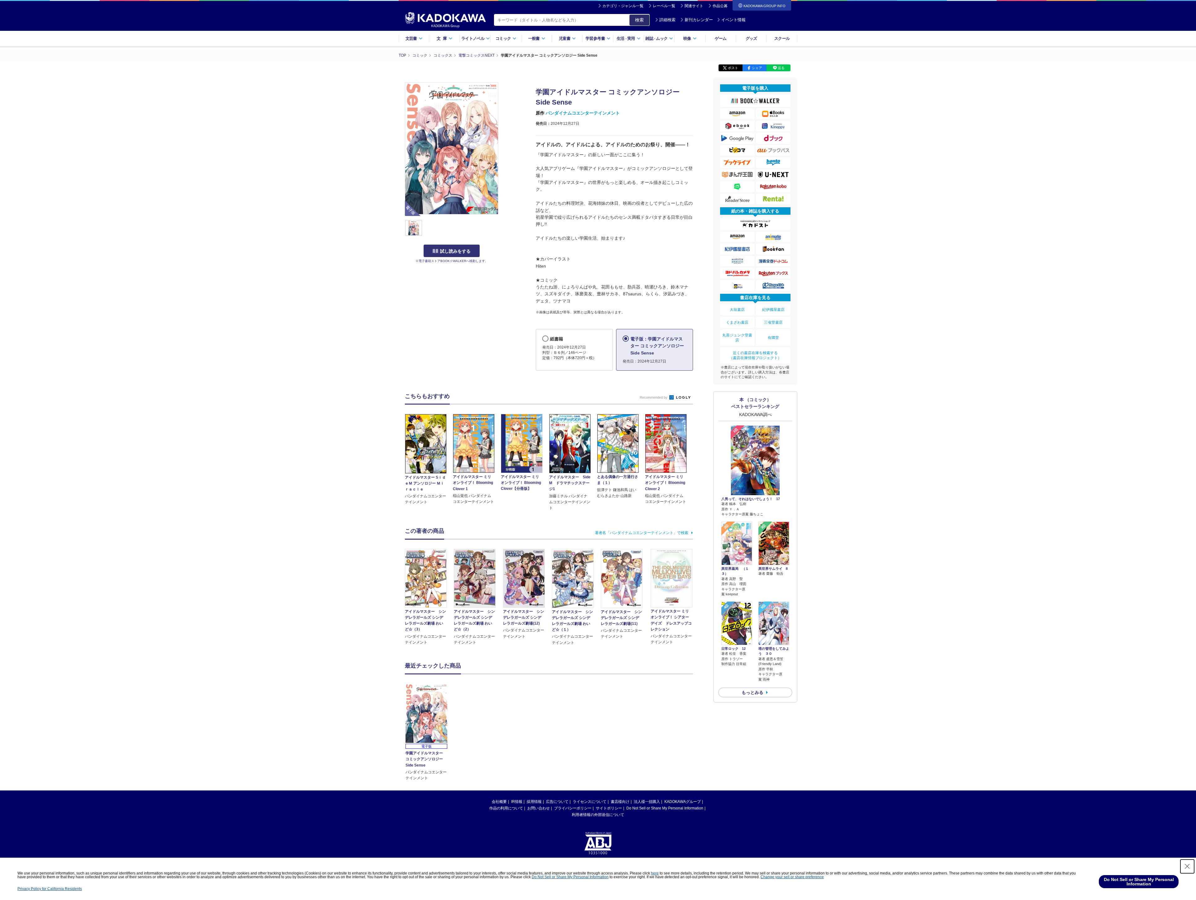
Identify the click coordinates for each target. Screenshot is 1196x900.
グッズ (751, 38)
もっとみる (752, 692)
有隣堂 (773, 337)
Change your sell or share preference (792, 877)
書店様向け (620, 801)
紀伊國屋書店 (773, 309)
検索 (639, 19)
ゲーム (720, 38)
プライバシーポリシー (572, 808)
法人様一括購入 (647, 801)
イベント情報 (733, 19)
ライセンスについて (589, 801)
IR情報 (516, 801)
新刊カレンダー (699, 19)
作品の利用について (506, 808)
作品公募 (720, 6)
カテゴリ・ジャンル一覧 (622, 6)
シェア (757, 68)
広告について (557, 801)
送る (781, 68)
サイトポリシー (609, 808)
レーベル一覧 (664, 6)
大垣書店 (737, 309)
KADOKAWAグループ (682, 801)
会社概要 (499, 801)
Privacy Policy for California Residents (49, 889)
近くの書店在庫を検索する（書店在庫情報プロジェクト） (755, 355)
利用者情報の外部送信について (598, 815)
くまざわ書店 (737, 322)
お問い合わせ (538, 808)
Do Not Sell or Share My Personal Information (664, 808)
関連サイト (694, 6)
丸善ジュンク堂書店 (737, 337)
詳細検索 (667, 19)
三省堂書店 (773, 322)
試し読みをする (455, 251)
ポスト (733, 68)
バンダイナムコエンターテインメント (583, 112)
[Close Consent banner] (1187, 866)
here (655, 873)
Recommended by (654, 397)
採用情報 (534, 801)
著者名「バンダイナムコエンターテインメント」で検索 (641, 533)
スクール (782, 38)
